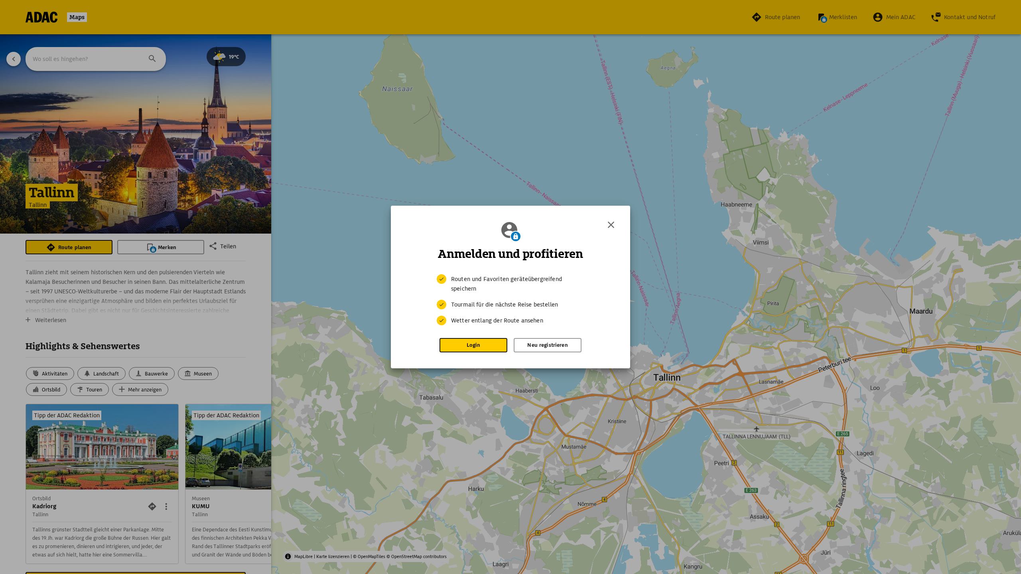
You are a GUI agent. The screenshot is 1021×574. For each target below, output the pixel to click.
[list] (510, 299)
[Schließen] (611, 224)
